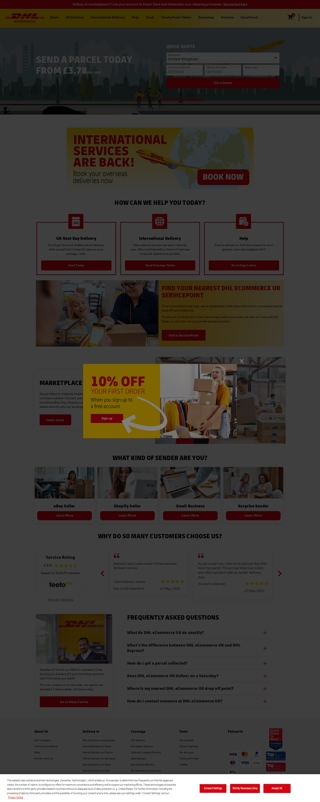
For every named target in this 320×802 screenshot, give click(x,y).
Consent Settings (213, 788)
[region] (160, 788)
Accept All (277, 788)
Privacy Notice (15, 797)
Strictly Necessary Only (245, 788)
